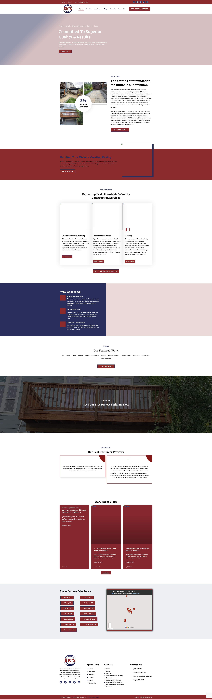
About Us (89, 9)
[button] (106, 572)
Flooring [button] (80, 355)
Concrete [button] (103, 355)
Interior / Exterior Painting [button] (92, 355)
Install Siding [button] (136, 355)
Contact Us (121, 9)
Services (97, 9)
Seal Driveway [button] (146, 355)
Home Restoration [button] (106, 358)
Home (81, 9)
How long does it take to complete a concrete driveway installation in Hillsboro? (74, 510)
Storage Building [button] (125, 355)
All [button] (63, 355)
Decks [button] (68, 355)
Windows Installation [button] (113, 355)
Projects (113, 9)
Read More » (66, 525)
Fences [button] (74, 355)
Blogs (106, 9)
